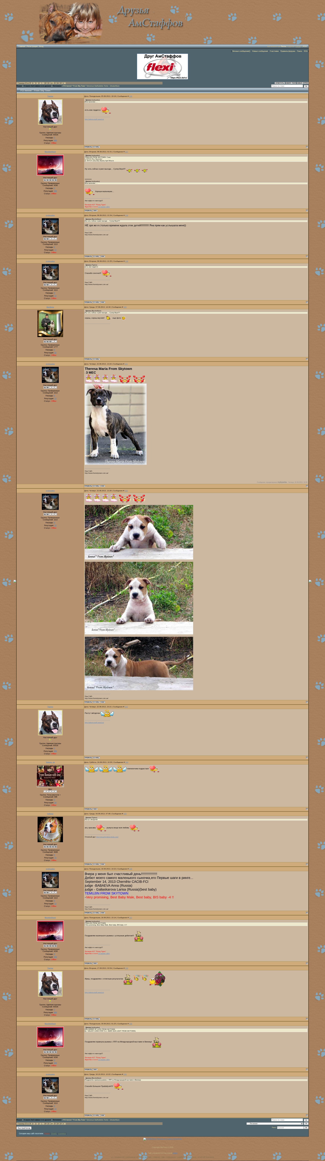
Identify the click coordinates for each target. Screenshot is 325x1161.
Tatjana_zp (50, 762)
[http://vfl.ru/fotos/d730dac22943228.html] (139, 634)
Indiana (50, 814)
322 (126, 491)
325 (125, 814)
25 (61, 83)
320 (125, 307)
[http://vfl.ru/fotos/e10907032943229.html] (139, 690)
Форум (19, 86)
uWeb (175, 1153)
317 (126, 152)
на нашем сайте (104, 207)
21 (49, 83)
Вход (41, 46)
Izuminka (62, 1133)
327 (130, 918)
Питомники (57, 86)
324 (126, 762)
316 (130, 96)
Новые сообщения (260, 51)
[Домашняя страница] (95, 210)
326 (130, 869)
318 (126, 215)
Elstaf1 (54, 1133)
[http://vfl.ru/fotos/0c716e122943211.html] (116, 464)
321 (126, 364)
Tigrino (50, 96)
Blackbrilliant (50, 152)
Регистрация (32, 46)
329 (130, 1024)
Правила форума (287, 51)
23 (55, 83)
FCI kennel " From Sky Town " (74, 86)
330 (125, 1074)
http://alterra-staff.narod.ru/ (94, 119)
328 (126, 968)
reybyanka (50, 215)
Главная (21, 46)
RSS (305, 46)
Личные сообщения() (241, 51)
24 (58, 83)
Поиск (299, 51)
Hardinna (50, 307)
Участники (274, 51)
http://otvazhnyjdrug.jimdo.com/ (107, 837)
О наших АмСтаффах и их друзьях (37, 86)
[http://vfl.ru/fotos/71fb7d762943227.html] (139, 559)
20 (46, 83)
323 (126, 707)
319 (126, 261)
